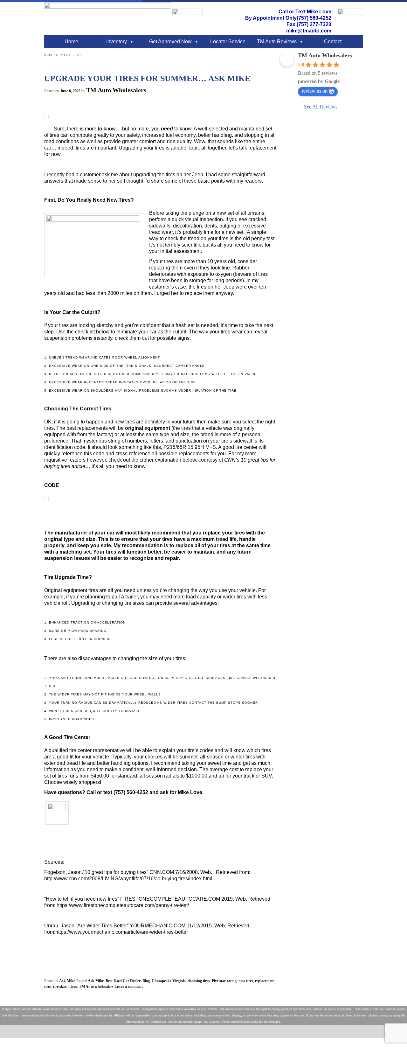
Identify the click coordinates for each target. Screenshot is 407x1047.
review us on (315, 91)
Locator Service (227, 41)
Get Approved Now (170, 41)
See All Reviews (320, 106)
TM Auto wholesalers (96, 986)
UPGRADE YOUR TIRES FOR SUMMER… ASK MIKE (147, 78)
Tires (73, 986)
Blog (146, 981)
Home (71, 41)
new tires (245, 981)
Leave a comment (128, 986)
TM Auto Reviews (277, 41)
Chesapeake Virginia (169, 981)
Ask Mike (67, 981)
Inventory (116, 41)
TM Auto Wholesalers (116, 90)
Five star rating (224, 981)
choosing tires (199, 981)
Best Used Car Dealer (123, 981)
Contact (332, 41)
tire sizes (60, 986)
